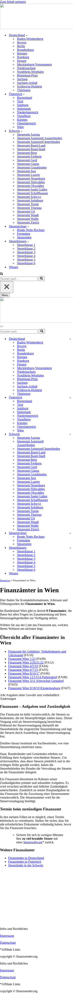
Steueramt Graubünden (32, 167)
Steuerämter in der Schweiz (25, 865)
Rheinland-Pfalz (27, 75)
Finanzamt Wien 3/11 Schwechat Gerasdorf (36, 680)
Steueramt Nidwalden (31, 182)
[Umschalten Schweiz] (70, 434)
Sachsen (22, 79)
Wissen (13, 267)
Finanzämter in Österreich (24, 861)
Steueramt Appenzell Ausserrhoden (39, 138)
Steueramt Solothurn (30, 200)
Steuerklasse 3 (26, 252)
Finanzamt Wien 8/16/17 (24, 673)
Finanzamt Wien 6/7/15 (23, 670)
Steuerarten (24, 237)
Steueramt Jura (26, 171)
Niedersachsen (26, 68)
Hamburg (23, 57)
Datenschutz (8, 942)
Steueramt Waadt (28, 215)
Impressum (7, 935)
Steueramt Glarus (28, 164)
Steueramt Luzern (28, 175)
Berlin (21, 46)
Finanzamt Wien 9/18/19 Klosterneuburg (34, 688)
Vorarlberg (24, 116)
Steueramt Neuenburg (31, 178)
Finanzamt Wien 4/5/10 (23, 666)
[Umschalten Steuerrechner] (70, 533)
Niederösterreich (27, 112)
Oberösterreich (26, 123)
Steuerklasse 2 (26, 248)
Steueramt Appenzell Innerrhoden (38, 142)
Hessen (21, 61)
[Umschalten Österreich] (70, 397)
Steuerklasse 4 (26, 256)
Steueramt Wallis (28, 219)
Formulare (23, 233)
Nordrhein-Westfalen (30, 72)
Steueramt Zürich (28, 222)
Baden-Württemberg (30, 39)
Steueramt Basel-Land (31, 145)
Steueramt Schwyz (29, 197)
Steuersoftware (32, 842)
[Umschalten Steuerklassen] (70, 548)
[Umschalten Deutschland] (70, 339)
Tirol (20, 101)
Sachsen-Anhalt (27, 82)
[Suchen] (1, 274)
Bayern (21, 42)
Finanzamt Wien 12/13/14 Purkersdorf (32, 677)
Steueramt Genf (27, 160)
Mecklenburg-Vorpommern (34, 64)
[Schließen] (6, 287)
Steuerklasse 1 (26, 245)
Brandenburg (25, 50)
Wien (20, 127)
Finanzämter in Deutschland (26, 858)
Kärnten (22, 119)
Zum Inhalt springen (13, 1)
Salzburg (22, 105)
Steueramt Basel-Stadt (31, 149)
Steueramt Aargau (28, 134)
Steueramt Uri (26, 211)
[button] (26, 35)
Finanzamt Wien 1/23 (21, 659)
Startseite (5, 580)
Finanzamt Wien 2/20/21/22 (26, 662)
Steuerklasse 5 (26, 259)
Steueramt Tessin (28, 204)
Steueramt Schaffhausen (32, 193)
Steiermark (24, 108)
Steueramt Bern (27, 153)
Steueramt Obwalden (30, 186)
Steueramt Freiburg (29, 156)
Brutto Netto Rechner (31, 230)
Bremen (22, 53)
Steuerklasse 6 (26, 263)
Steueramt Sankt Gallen (32, 189)
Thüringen (23, 90)
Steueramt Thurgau (29, 208)
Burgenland (24, 97)
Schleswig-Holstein (29, 86)
